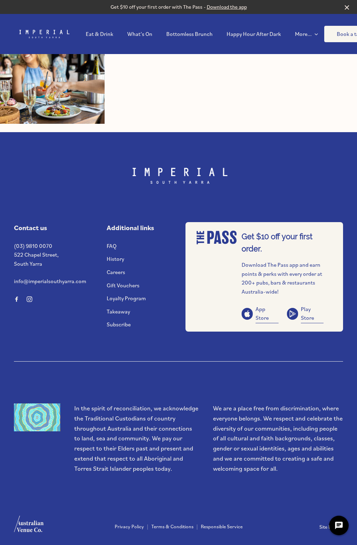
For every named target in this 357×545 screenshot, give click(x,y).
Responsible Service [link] (222, 526)
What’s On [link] (139, 34)
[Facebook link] (16, 299)
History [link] (115, 258)
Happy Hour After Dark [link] (254, 34)
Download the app (227, 6)
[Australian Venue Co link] (29, 526)
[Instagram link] (29, 299)
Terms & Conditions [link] (172, 526)
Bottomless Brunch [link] (189, 34)
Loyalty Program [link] (126, 298)
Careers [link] (116, 271)
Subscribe (119, 324)
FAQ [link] (111, 245)
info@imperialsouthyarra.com (50, 281)
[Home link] (43, 34)
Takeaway (118, 311)
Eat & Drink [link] (99, 34)
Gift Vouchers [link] (123, 285)
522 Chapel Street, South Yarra (36, 259)
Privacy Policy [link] (129, 526)
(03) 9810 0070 (33, 245)
